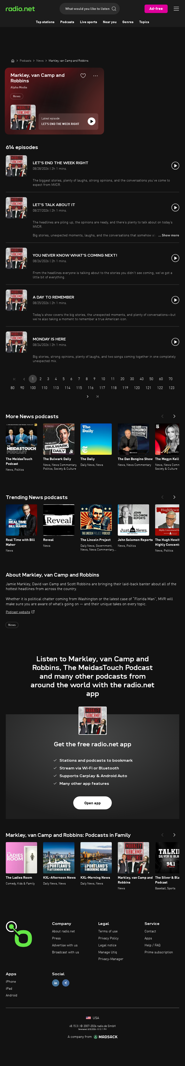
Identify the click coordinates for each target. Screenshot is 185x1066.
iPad (9, 988)
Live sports (88, 22)
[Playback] (91, 121)
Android (11, 995)
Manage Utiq (107, 952)
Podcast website (18, 612)
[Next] (174, 415)
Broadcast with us (65, 952)
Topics (144, 22)
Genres (127, 22)
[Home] (13, 61)
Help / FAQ (152, 945)
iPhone (11, 981)
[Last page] (97, 396)
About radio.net (63, 931)
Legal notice (107, 945)
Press (56, 938)
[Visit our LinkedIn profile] (56, 982)
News (16, 96)
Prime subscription (159, 952)
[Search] (114, 9)
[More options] (95, 76)
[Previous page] (24, 379)
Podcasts (67, 22)
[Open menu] (176, 9)
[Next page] (88, 396)
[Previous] (162, 415)
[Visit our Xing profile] (66, 982)
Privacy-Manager (110, 959)
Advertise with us (65, 945)
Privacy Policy (108, 938)
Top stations (45, 22)
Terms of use (108, 931)
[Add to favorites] (83, 75)
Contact (150, 931)
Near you (110, 22)
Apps (148, 938)
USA (95, 1018)
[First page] (14, 379)
